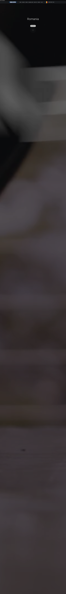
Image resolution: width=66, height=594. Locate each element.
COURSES (23, 2)
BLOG (42, 2)
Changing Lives (30, 2)
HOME (20, 2)
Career (26, 2)
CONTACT (39, 2)
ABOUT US (35, 2)
